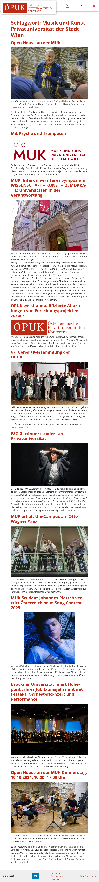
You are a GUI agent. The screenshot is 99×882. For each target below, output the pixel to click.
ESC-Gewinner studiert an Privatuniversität (37, 436)
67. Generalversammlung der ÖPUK (40, 354)
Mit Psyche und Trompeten (38, 133)
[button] (67, 6)
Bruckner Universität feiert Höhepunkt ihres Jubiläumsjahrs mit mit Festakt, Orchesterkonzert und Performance (47, 691)
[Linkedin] (35, 876)
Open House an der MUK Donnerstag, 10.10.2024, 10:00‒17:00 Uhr (49, 775)
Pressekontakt (58, 873)
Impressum (56, 879)
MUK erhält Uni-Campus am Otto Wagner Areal (44, 518)
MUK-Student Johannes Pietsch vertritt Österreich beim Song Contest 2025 (47, 602)
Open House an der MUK (36, 42)
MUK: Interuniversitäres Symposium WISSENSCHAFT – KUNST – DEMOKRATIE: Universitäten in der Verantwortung (48, 187)
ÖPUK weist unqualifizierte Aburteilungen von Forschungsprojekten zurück (47, 310)
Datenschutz (57, 876)
